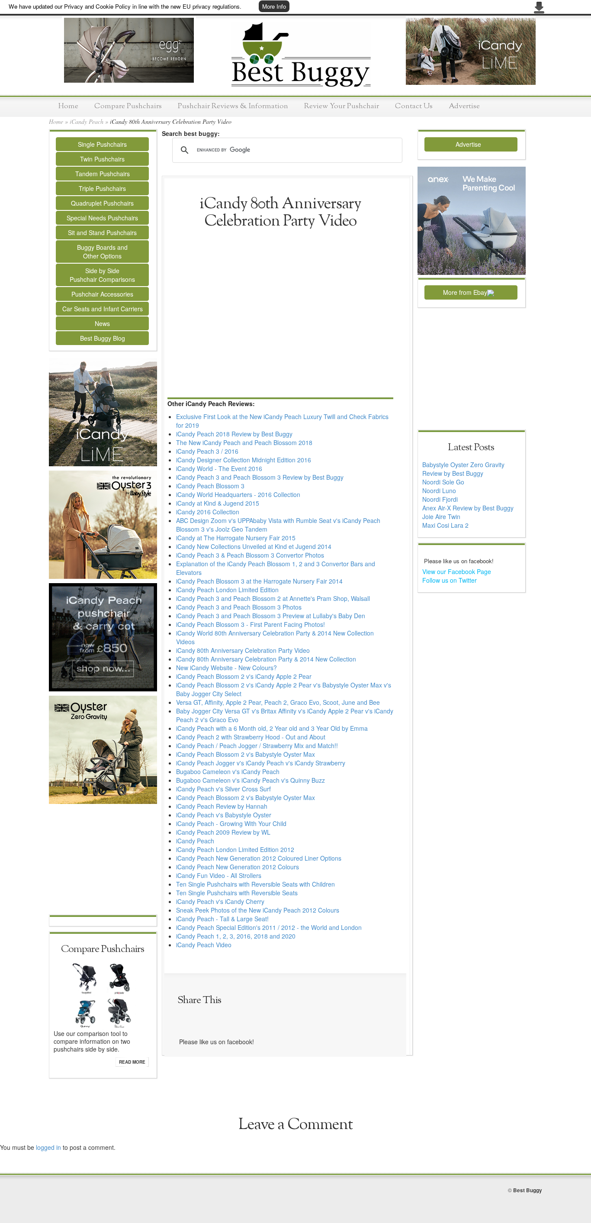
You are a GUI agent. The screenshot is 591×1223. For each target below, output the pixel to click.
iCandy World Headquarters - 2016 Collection (238, 494)
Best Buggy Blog (102, 338)
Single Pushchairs (102, 144)
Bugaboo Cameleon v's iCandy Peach (227, 771)
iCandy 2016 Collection (207, 511)
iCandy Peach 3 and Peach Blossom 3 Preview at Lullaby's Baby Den (270, 615)
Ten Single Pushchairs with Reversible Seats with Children (255, 884)
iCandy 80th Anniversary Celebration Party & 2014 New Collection (266, 659)
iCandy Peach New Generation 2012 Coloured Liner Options (258, 858)
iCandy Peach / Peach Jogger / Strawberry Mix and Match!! (257, 745)
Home (68, 106)
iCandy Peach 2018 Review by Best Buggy (234, 433)
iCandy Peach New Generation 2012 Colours (237, 866)
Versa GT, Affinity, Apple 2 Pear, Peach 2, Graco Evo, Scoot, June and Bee (278, 702)
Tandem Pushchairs (102, 173)
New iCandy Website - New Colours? (226, 667)
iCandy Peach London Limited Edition (227, 589)
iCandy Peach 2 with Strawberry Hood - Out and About (250, 737)
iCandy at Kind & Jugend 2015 (217, 503)
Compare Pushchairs (128, 106)
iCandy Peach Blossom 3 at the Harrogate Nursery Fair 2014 (259, 581)
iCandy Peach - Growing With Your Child (231, 823)
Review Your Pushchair (341, 106)
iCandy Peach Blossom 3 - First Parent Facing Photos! (250, 624)
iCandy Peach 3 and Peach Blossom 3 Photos (239, 607)
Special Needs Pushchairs (102, 217)
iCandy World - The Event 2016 (219, 468)
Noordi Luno (439, 490)
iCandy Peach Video (203, 944)
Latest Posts (471, 447)
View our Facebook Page (456, 571)
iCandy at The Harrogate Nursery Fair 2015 (236, 537)
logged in (48, 1147)
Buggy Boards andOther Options (102, 251)
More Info (274, 6)
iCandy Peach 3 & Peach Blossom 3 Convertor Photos (250, 555)
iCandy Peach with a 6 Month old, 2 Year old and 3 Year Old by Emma (272, 728)
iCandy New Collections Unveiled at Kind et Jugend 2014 (253, 546)
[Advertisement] (103, 860)
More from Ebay (465, 292)
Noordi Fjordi (440, 499)
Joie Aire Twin (441, 516)
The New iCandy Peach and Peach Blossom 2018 (244, 442)
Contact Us (414, 106)
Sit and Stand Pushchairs (102, 232)
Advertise (464, 106)
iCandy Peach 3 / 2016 (207, 451)
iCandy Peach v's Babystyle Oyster (223, 814)
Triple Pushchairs (102, 188)
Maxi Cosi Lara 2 (445, 525)
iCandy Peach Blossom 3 (210, 485)
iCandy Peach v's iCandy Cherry (220, 901)
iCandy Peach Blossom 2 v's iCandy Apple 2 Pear (244, 676)
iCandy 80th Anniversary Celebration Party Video (243, 650)
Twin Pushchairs (102, 159)
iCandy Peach (86, 121)
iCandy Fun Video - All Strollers (218, 875)
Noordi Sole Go (443, 482)
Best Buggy (527, 1190)
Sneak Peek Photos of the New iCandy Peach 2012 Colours (257, 910)
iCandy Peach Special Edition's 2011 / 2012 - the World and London (269, 927)
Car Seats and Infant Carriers (102, 308)
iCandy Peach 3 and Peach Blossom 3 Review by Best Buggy (260, 477)
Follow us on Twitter (449, 580)
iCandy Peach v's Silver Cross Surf (223, 788)
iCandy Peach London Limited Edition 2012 (235, 849)
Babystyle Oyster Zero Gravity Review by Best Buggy (463, 469)
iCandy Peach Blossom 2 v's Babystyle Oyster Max (245, 754)
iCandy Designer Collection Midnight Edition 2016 (243, 459)
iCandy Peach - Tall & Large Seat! (222, 918)
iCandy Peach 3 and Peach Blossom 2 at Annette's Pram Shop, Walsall (273, 598)
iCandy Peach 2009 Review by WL (223, 832)
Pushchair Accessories (102, 294)
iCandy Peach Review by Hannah (221, 806)
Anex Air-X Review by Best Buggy (468, 507)
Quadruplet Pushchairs (102, 203)
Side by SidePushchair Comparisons (102, 275)
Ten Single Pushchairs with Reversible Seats (237, 892)
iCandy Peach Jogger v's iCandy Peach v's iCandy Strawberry (260, 762)
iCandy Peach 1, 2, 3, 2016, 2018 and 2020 (236, 936)
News (102, 323)
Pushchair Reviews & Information (233, 106)
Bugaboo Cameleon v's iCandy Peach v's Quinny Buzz (250, 780)
